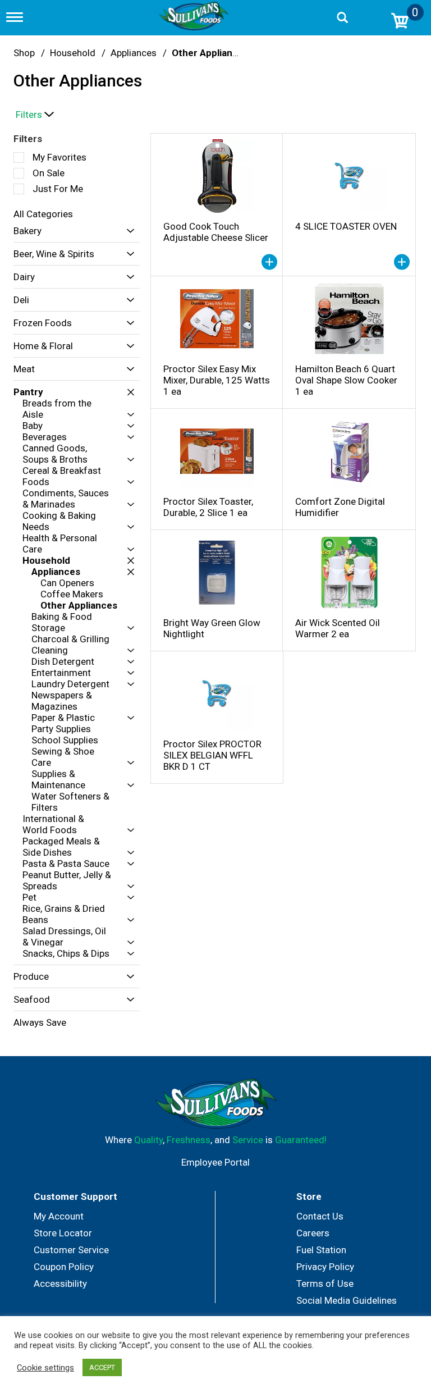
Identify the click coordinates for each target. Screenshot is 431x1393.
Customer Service (71, 1249)
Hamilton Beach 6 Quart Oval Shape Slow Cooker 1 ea (346, 380)
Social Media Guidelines (346, 1300)
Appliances (134, 52)
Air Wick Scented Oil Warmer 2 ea (337, 628)
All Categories (43, 214)
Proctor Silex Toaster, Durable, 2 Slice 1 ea (208, 507)
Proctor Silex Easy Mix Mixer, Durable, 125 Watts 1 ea (216, 380)
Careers (312, 1233)
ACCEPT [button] (102, 1367)
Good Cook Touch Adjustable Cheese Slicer (215, 232)
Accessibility (60, 1283)
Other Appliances (210, 52)
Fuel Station (321, 1249)
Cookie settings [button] (45, 1368)
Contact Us (319, 1216)
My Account (59, 1216)
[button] (128, 231)
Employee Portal (215, 1162)
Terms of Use (325, 1283)
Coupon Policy (64, 1266)
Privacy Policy (325, 1266)
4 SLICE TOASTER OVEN (346, 226)
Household (72, 52)
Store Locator (63, 1233)
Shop (24, 52)
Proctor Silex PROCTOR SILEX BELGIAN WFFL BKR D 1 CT (212, 755)
